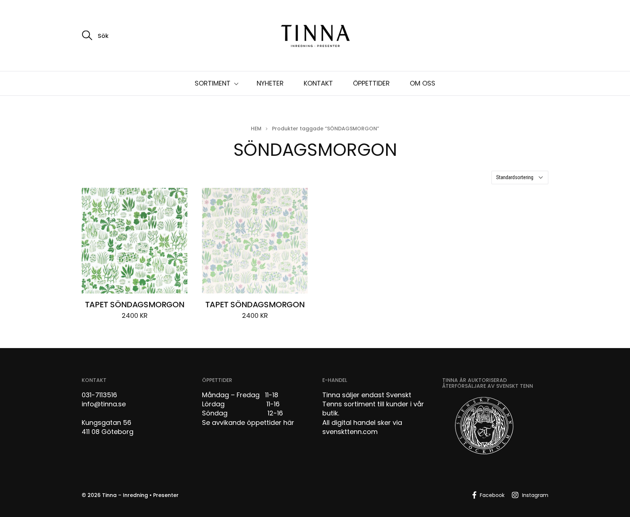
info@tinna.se (104, 404)
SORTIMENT (212, 83)
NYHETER (270, 83)
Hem (256, 128)
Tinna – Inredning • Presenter (140, 495)
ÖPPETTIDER (371, 83)
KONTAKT (318, 83)
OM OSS (422, 83)
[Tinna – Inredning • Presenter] (315, 36)
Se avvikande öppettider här (248, 422)
